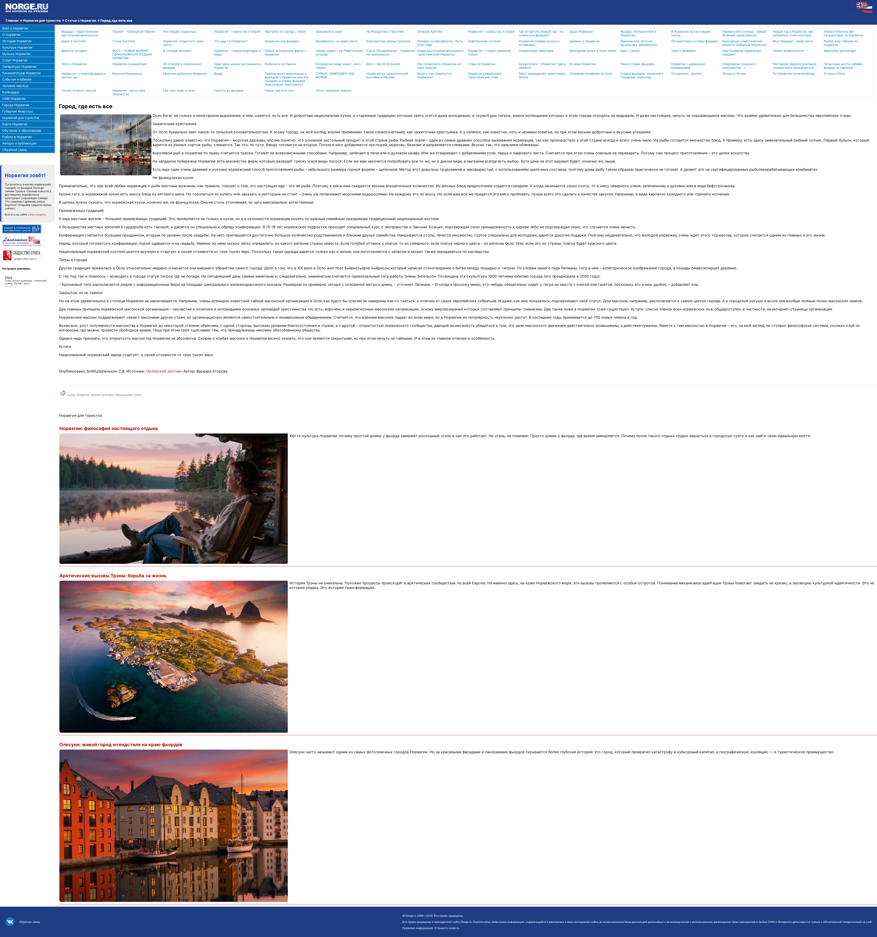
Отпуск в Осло (834, 73)
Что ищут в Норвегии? (230, 41)
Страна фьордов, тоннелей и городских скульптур (642, 75)
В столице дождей (177, 50)
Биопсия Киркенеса (127, 73)
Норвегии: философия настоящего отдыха (108, 428)
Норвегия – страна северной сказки (489, 52)
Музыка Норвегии (16, 54)
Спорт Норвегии (14, 60)
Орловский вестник (164, 371)
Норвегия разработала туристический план (484, 75)
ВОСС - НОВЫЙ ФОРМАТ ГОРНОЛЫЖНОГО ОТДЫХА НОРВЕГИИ (132, 54)
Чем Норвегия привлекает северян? (742, 52)
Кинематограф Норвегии (21, 73)
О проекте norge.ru (446, 928)
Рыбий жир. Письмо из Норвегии (841, 43)
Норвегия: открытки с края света (183, 43)
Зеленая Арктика (430, 31)
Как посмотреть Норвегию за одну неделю (439, 65)
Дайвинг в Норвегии (585, 41)
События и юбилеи (16, 79)
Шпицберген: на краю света (336, 41)
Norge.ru (410, 915)
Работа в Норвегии (17, 137)
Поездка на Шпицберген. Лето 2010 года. (439, 43)
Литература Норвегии (19, 66)
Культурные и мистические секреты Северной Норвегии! (744, 43)
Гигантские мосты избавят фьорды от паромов (843, 65)
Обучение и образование (21, 130)
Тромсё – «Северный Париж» (134, 31)
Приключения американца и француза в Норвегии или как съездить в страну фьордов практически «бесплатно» (286, 79)
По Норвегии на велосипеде (794, 73)
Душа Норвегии (581, 31)
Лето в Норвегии (74, 64)
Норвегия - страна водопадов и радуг (237, 52)
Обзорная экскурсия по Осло (591, 73)
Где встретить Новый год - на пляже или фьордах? (541, 33)
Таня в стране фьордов (637, 64)
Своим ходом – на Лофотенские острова (339, 52)
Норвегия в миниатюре (129, 64)
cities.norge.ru (37, 214)
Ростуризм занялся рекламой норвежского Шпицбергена (794, 65)
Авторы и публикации (19, 143)
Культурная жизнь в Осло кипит (593, 50)
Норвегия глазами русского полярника (539, 43)
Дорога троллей (73, 41)
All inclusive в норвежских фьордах (182, 65)
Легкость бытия (734, 73)
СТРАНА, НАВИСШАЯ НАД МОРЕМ (335, 75)
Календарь (10, 92)
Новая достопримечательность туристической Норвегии (440, 52)
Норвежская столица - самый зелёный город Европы (744, 33)
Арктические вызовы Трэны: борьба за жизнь (113, 575)
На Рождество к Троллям (385, 31)
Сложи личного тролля (78, 90)
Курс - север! (630, 50)
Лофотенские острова (484, 41)
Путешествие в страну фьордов (694, 41)
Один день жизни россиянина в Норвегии (237, 65)
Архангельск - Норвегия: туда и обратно (542, 65)
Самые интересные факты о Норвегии (285, 52)
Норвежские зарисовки (536, 50)
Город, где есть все (279, 90)
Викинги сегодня (73, 50)
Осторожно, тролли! (686, 73)
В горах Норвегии (583, 64)
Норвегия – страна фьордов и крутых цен (83, 75)
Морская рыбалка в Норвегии (185, 73)
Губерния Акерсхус (17, 111)
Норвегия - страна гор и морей (237, 31)
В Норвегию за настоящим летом (691, 33)
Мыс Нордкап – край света (793, 41)
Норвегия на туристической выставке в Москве (387, 75)
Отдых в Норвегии (481, 64)
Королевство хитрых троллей (388, 41)
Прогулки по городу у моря (285, 31)
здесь (26, 283)
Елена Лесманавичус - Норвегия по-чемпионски (390, 52)
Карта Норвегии (14, 124)
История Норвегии (17, 41)
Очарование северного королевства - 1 (739, 65)
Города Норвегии (15, 105)
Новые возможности (788, 50)
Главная (12, 20)
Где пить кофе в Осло (179, 90)
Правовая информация (417, 928)
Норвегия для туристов (42, 20)
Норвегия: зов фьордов (282, 41)
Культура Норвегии (17, 47)
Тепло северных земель (333, 90)
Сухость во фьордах (228, 90)
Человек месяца (15, 86)
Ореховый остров (329, 31)
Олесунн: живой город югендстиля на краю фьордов (120, 744)
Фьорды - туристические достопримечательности (79, 33)
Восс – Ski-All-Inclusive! (383, 64)
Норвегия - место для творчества (128, 92)
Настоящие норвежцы (179, 31)
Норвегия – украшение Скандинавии (688, 65)
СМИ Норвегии (14, 98)
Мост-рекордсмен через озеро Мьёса (542, 75)
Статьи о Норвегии (80, 20)
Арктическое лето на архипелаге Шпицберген (639, 43)
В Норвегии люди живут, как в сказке (338, 65)
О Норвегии (11, 35)
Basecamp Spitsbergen (840, 50)
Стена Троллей (123, 41)
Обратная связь (14, 150)
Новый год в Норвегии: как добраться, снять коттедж (793, 33)
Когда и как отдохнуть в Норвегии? (434, 75)
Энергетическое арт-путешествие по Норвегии (843, 33)
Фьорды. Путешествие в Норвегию (638, 33)
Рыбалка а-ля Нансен (280, 64)
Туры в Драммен (683, 50)
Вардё (218, 73)
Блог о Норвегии (15, 28)
